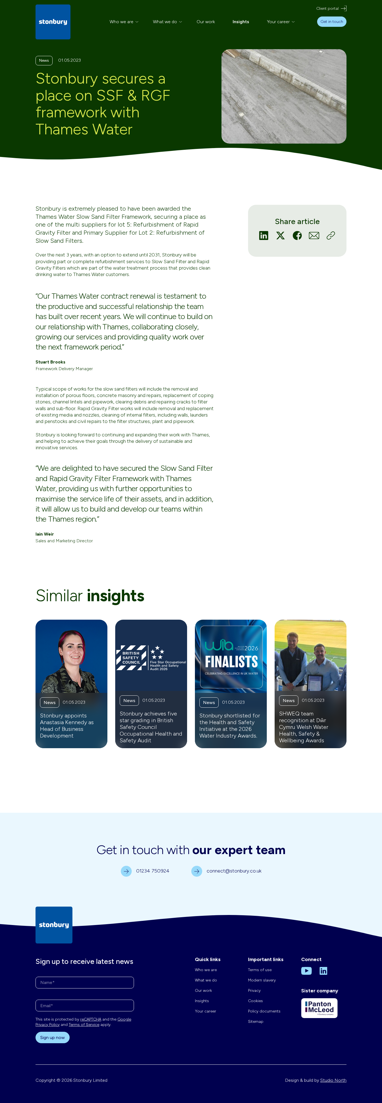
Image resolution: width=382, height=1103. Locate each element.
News (44, 60)
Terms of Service (84, 1024)
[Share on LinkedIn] (263, 235)
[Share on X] (280, 235)
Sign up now (52, 1037)
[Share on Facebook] (297, 235)
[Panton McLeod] (319, 1012)
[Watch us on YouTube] (306, 970)
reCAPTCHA (90, 1019)
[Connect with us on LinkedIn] (323, 970)
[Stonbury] (53, 21)
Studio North (333, 1080)
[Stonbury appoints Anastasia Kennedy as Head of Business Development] (71, 684)
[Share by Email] (314, 235)
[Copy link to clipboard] (330, 235)
